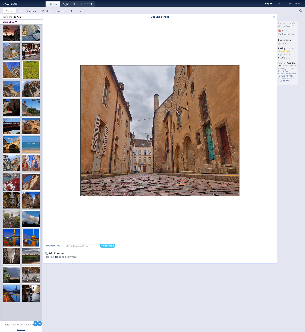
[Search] (300, 10)
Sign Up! (69, 4)
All (20, 11)
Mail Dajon (75, 11)
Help (279, 3)
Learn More (294, 3)
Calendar (32, 11)
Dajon (53, 4)
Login (268, 3)
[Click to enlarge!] (160, 130)
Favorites (59, 11)
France (285, 43)
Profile (45, 11)
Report (284, 30)
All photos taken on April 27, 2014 (286, 79)
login (55, 256)
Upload (86, 4)
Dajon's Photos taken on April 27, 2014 (287, 74)
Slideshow (21, 329)
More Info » (283, 71)
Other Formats (287, 34)
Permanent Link (52, 245)
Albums (9, 11)
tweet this (107, 245)
